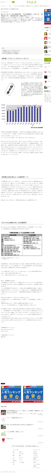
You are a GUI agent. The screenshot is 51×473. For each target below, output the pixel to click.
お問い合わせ (35, 457)
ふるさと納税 (21, 462)
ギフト (14, 464)
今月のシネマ (10, 438)
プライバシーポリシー (37, 467)
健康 (20, 455)
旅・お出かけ (21, 453)
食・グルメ (21, 457)
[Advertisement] (22, 34)
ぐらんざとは (35, 455)
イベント (20, 460)
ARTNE (34, 462)
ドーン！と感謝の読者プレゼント (15, 417)
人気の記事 (35, 453)
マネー (14, 453)
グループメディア (36, 460)
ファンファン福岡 (36, 464)
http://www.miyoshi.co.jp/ (7, 329)
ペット (14, 457)
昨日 (47, 30)
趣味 (13, 455)
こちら (37, 446)
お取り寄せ (14, 460)
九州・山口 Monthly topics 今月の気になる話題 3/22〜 (20, 424)
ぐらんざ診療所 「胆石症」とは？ (15, 431)
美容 (13, 462)
